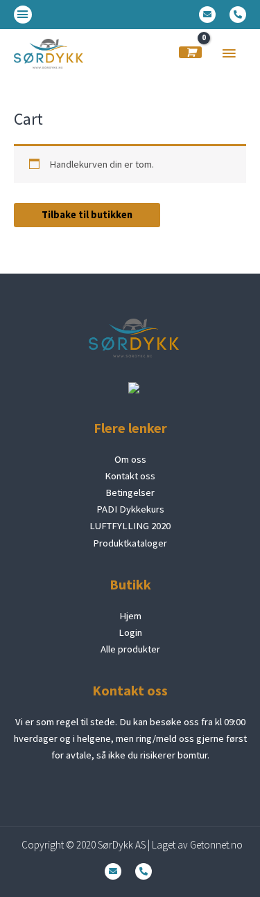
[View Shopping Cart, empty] (190, 52)
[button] (23, 15)
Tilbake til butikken (87, 214)
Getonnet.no (216, 844)
